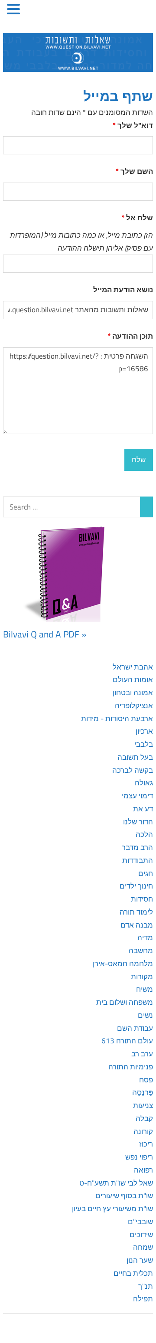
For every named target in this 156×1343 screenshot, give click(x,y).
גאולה (144, 782)
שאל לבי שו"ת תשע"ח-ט (116, 1183)
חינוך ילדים (136, 886)
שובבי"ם (140, 1221)
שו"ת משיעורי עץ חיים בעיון (112, 1208)
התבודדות (137, 860)
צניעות (143, 1105)
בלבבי (143, 744)
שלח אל (137, 217)
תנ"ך (145, 1286)
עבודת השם (135, 1028)
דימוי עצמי (137, 795)
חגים (145, 873)
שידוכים (141, 1234)
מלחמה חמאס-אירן (123, 963)
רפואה (143, 1170)
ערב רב (142, 1053)
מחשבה (141, 950)
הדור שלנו (138, 821)
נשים (145, 1015)
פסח (146, 1079)
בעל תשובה (135, 757)
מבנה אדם (136, 925)
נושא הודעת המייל (123, 289)
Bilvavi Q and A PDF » (44, 634)
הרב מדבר (137, 847)
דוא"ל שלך (133, 125)
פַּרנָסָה (142, 1092)
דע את (143, 808)
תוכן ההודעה (130, 336)
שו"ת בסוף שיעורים (124, 1195)
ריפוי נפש (139, 1157)
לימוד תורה (136, 912)
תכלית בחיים (133, 1273)
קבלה (144, 1118)
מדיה (145, 937)
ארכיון (144, 731)
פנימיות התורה (130, 1066)
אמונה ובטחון (133, 692)
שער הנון (140, 1260)
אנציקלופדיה (134, 705)
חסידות (142, 899)
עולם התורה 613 (127, 1040)
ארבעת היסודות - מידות (117, 718)
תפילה (143, 1298)
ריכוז (146, 1144)
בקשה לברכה (132, 770)
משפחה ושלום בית (124, 1002)
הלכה (144, 834)
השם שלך (134, 171)
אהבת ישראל (133, 667)
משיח (144, 989)
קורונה (143, 1131)
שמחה (143, 1247)
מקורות (142, 976)
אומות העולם (133, 679)
